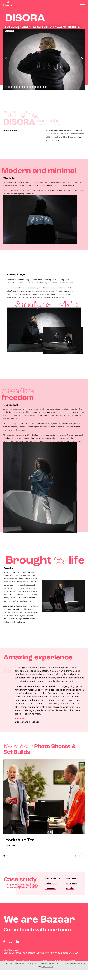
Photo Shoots (71, 883)
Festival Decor (51, 883)
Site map (26, 960)
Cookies (6, 960)
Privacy (16, 960)
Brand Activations (52, 878)
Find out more (47, 967)
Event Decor (71, 878)
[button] (81, 59)
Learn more (10, 845)
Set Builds (70, 888)
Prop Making (50, 888)
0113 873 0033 (11, 949)
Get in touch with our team (37, 930)
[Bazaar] (8, 4)
